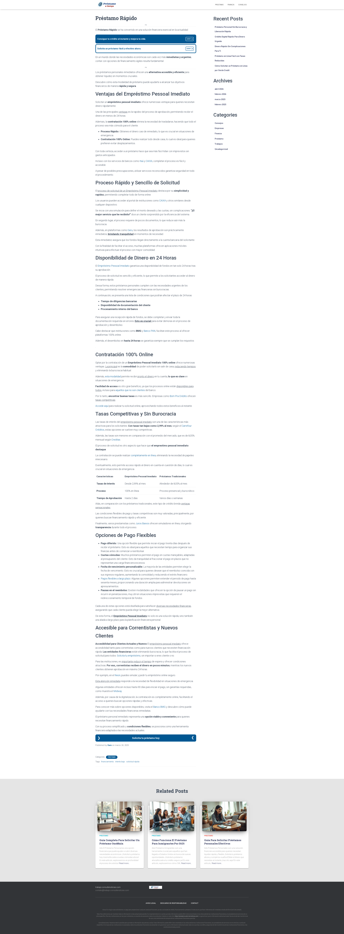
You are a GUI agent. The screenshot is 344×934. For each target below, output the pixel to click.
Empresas (219, 128)
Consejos (242, 5)
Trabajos (219, 144)
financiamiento (107, 762)
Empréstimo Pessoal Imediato (113, 265)
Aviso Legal (151, 903)
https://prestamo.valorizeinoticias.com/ (187, 916)
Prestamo (219, 5)
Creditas (116, 439)
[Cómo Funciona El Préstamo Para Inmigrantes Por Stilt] (172, 816)
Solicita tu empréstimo (129, 655)
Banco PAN (149, 330)
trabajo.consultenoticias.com (108, 887)
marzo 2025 (220, 99)
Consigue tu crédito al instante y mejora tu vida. (144, 39)
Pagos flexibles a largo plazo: (116, 578)
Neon (117, 675)
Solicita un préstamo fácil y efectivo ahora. (144, 48)
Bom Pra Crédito (178, 396)
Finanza (231, 5)
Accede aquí (101, 405)
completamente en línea (143, 455)
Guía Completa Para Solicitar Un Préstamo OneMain (119, 842)
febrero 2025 (220, 104)
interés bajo (120, 762)
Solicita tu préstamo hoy (146, 738)
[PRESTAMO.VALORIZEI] (108, 4)
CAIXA (149, 161)
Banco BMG (159, 706)
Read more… (124, 863)
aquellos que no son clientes (130, 390)
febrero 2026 (220, 94)
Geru (130, 230)
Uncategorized (221, 149)
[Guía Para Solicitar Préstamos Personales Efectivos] (224, 816)
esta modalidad (113, 376)
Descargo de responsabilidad (173, 903)
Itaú (142, 161)
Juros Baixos (142, 523)
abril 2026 (219, 89)
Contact (194, 903)
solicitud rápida (132, 762)
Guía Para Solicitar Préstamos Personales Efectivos (222, 842)
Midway (118, 691)
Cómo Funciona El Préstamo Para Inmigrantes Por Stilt (169, 842)
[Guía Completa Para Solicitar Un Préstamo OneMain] (119, 816)
